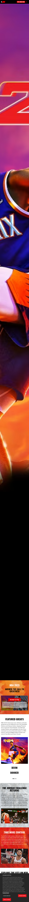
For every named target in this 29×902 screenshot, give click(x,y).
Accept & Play (14, 699)
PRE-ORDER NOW (21, 2)
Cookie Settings (6, 895)
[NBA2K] (3, 2)
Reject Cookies (7, 899)
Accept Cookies (22, 895)
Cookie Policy (6, 892)
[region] (14, 887)
